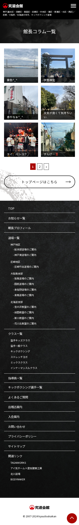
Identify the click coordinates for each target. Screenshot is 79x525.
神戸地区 (14, 244)
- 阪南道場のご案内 (21, 278)
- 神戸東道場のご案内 (22, 255)
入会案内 (13, 416)
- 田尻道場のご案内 (21, 284)
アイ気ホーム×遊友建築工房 (25, 468)
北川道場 (14, 474)
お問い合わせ (16, 426)
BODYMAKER (16, 479)
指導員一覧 (15, 378)
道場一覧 (13, 238)
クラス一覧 (15, 333)
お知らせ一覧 (16, 218)
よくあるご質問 (18, 397)
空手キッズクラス (19, 340)
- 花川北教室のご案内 (22, 323)
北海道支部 (15, 302)
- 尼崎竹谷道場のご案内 (23, 266)
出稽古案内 (15, 407)
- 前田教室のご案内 (21, 312)
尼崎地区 (14, 262)
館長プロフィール (19, 228)
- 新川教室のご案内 (21, 318)
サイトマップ (16, 446)
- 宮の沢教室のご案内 (22, 307)
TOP (11, 208)
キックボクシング (19, 351)
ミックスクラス (18, 362)
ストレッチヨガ (18, 357)
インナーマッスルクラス (22, 368)
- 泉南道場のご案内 (21, 295)
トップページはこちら (39, 181)
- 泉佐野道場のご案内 (22, 289)
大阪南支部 (15, 273)
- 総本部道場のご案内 (22, 249)
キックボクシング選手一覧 (25, 387)
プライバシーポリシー (22, 436)
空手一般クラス (18, 346)
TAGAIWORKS (17, 463)
